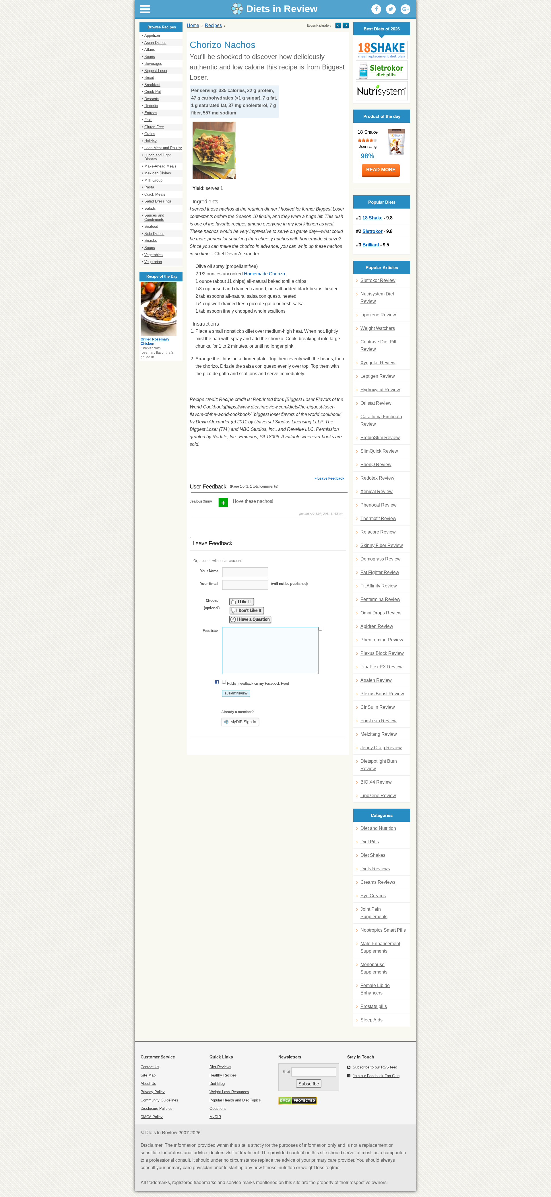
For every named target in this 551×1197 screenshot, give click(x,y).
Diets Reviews (375, 868)
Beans (149, 57)
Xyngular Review (377, 362)
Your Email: (209, 583)
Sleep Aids (371, 1019)
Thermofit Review (378, 518)
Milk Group (153, 180)
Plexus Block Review (382, 653)
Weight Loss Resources (229, 1092)
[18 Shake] (381, 50)
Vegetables (153, 255)
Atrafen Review (376, 680)
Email (286, 1071)
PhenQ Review (375, 464)
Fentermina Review (380, 599)
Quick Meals (154, 194)
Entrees (150, 113)
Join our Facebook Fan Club (376, 1076)
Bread (149, 77)
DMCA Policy (152, 1117)
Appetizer (152, 35)
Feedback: (211, 630)
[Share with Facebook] (376, 9)
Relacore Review (378, 532)
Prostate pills (373, 1006)
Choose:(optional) (211, 604)
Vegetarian (153, 262)
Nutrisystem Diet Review (377, 297)
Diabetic (151, 106)
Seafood (151, 226)
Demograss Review (380, 558)
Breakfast (152, 85)
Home (193, 25)
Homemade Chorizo (264, 273)
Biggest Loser (155, 71)
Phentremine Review (381, 639)
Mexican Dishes (157, 173)
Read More (380, 169)
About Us (148, 1083)
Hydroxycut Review (380, 389)
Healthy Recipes (223, 1075)
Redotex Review (377, 478)
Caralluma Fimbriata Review (381, 420)
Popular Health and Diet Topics (235, 1100)
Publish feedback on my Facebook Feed (258, 683)
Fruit (148, 120)
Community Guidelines (159, 1100)
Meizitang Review (378, 734)
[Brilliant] (381, 90)
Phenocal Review (378, 505)
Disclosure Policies (156, 1108)
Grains (149, 134)
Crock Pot (152, 91)
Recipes (213, 25)
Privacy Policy (153, 1092)
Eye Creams (373, 895)
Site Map (148, 1075)
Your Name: (209, 571)
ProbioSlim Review (380, 437)
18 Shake (368, 132)
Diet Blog (217, 1083)
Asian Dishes (155, 42)
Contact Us (150, 1067)
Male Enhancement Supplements (380, 947)
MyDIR (215, 1117)
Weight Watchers (377, 328)
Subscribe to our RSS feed (375, 1067)
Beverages (153, 63)
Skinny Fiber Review (381, 545)
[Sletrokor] (381, 70)
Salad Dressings (158, 201)
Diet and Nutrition (378, 828)
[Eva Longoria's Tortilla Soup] (338, 25)
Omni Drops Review (380, 612)
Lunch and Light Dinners (157, 157)
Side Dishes (154, 233)
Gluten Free (154, 127)
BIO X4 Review (376, 782)
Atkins (149, 49)
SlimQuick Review (379, 451)
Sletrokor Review (377, 280)
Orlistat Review (375, 403)
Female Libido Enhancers (375, 989)
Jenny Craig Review (381, 747)
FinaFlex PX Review (381, 666)
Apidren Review (376, 626)
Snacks (150, 240)
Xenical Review (376, 491)
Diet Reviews (220, 1067)
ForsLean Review (378, 720)
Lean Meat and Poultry (163, 148)
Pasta (149, 187)
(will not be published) (289, 583)
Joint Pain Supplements (373, 913)
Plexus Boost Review (382, 693)
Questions (217, 1108)
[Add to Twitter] (391, 9)
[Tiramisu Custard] (345, 25)
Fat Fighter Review (379, 572)
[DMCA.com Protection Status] (297, 1103)
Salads (150, 208)
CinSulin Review (377, 707)
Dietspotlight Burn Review (378, 765)
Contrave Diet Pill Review (378, 345)
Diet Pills (369, 841)
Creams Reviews (377, 882)
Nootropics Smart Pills (383, 930)
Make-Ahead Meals (160, 166)
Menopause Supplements (373, 968)
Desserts (151, 99)
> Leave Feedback (329, 478)
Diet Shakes (372, 855)
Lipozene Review (378, 314)
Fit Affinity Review (378, 585)
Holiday (150, 141)
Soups (149, 248)
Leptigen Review (377, 376)
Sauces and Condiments (154, 217)
